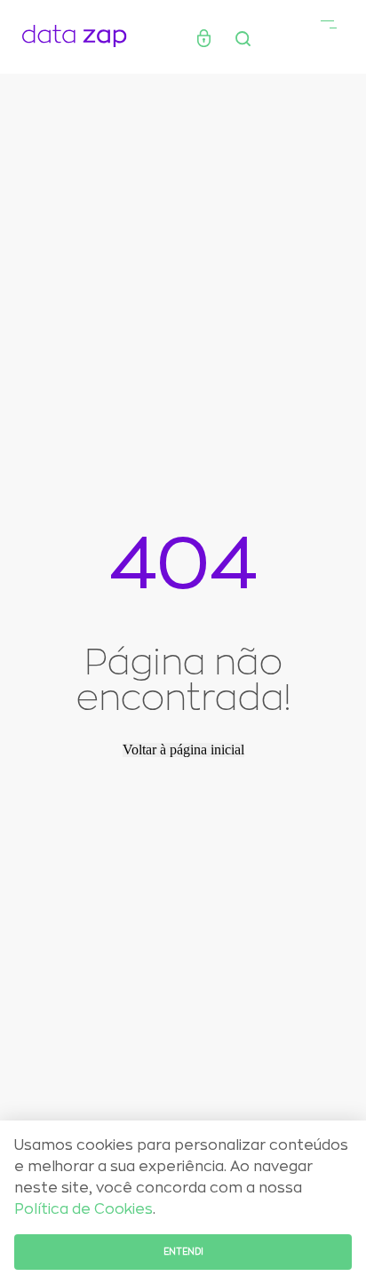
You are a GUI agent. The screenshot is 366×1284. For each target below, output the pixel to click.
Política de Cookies (83, 1209)
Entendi (183, 1252)
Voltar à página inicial (183, 750)
